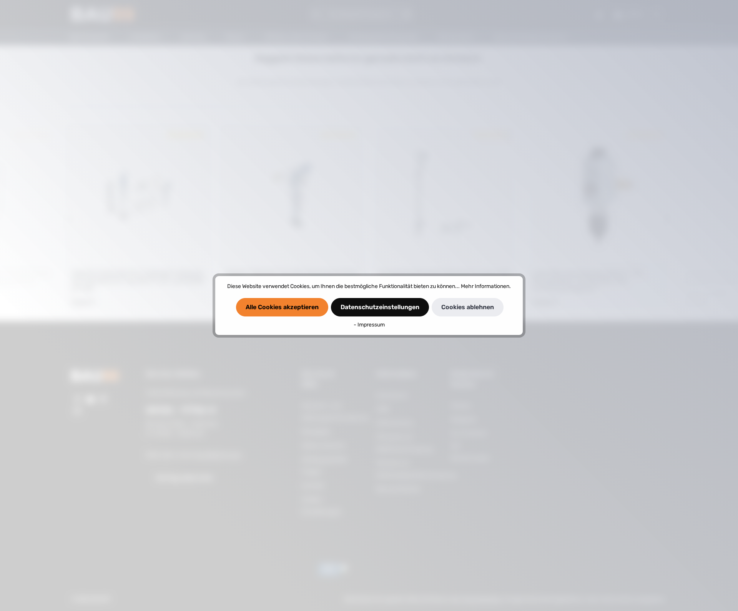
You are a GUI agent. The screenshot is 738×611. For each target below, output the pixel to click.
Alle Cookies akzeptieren (282, 307)
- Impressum (369, 324)
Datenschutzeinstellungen (380, 307)
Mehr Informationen (485, 286)
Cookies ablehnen (467, 307)
